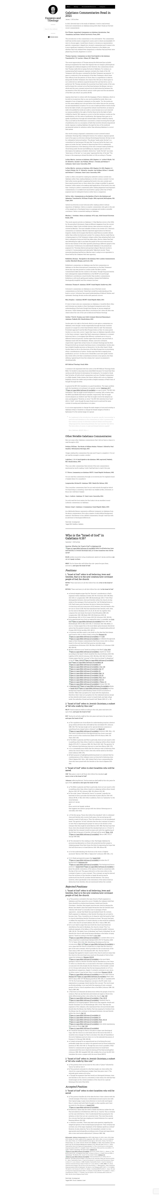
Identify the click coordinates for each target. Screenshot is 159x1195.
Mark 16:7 (102, 729)
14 (99, 1017)
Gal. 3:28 (104, 996)
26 (100, 671)
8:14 (70, 662)
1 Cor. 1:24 (102, 667)
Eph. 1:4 (101, 673)
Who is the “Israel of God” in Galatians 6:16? (84, 536)
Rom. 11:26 (109, 832)
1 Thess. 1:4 (102, 682)
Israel (84, 1180)
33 (100, 665)
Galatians (80, 524)
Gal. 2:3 (83, 1013)
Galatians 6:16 (96, 546)
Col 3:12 (101, 680)
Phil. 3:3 (80, 944)
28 (102, 662)
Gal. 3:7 (101, 669)
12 (99, 1015)
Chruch (74, 1180)
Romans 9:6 (102, 634)
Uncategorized (76, 522)
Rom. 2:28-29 (80, 660)
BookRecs (75, 524)
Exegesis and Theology (53, 19)
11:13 (100, 1022)
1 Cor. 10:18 (107, 649)
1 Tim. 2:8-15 (103, 998)
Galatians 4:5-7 (106, 388)
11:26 (103, 636)
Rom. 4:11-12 (103, 1020)
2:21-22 (101, 675)
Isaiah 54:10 (74, 688)
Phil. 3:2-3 (102, 677)
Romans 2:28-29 (89, 957)
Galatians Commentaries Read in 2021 (88, 14)
